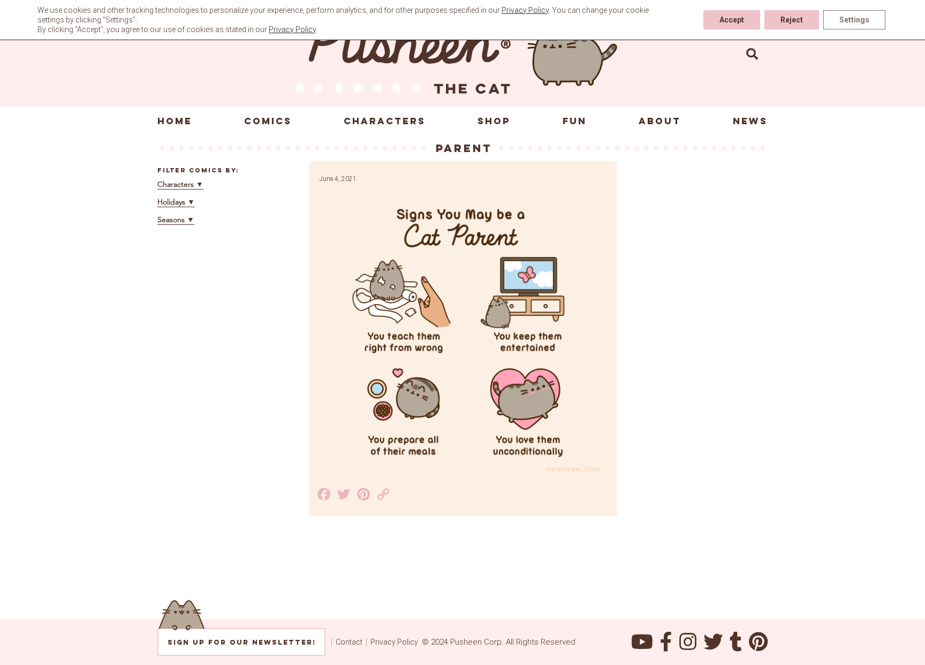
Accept (731, 20)
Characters (385, 121)
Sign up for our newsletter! (242, 642)
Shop (494, 121)
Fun (575, 121)
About (660, 121)
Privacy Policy (394, 642)
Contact (349, 642)
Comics (268, 121)
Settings (854, 20)
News (750, 121)
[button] (752, 53)
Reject (791, 20)
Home (174, 121)
